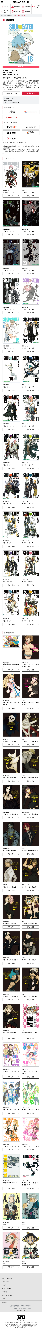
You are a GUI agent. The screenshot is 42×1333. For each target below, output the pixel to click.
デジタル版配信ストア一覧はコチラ (15, 142)
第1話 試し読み (11, 93)
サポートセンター (27, 1306)
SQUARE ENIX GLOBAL (25, 1308)
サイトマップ (14, 1308)
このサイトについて (26, 1305)
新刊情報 (9, 15)
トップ (3, 15)
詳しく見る (11, 196)
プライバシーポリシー (15, 1306)
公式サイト (31, 93)
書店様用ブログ (15, 1305)
